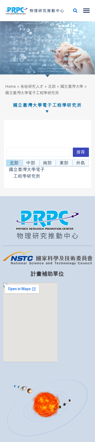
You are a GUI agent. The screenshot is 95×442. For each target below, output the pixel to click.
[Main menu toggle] (86, 10)
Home (10, 86)
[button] (75, 11)
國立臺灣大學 (71, 86)
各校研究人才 (32, 86)
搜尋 (81, 152)
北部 (52, 86)
